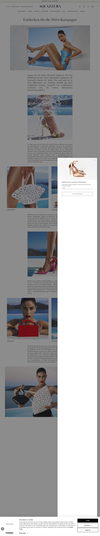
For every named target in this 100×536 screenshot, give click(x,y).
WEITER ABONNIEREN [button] (77, 193)
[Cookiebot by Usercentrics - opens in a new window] (9, 533)
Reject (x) (87, 530)
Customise (87, 525)
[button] (95, 160)
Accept (88, 520)
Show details (22, 533)
